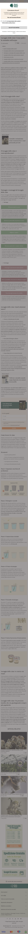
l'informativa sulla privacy (8, 22)
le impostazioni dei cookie (13, 21)
